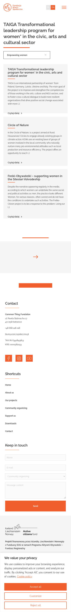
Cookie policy (24, 576)
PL (48, 7)
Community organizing (16, 408)
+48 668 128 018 (12, 328)
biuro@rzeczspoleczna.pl (17, 334)
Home (8, 385)
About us (9, 392)
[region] (35, 582)
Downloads (10, 423)
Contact (9, 431)
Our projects (11, 400)
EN (53, 7)
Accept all (35, 586)
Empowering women (17, 55)
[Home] (12, 7)
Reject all (35, 605)
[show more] (35, 257)
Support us (10, 416)
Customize (36, 596)
